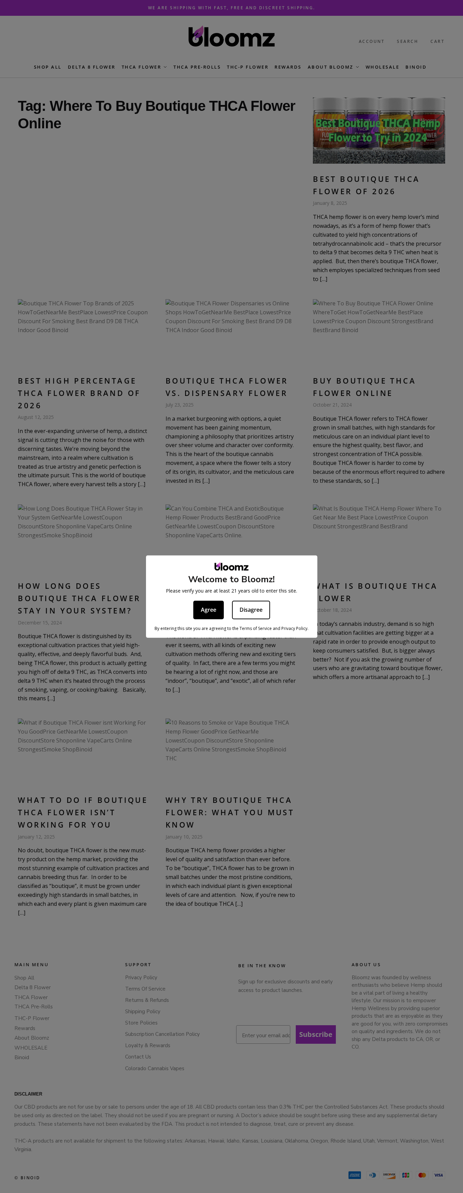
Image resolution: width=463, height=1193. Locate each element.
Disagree (251, 609)
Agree (208, 609)
